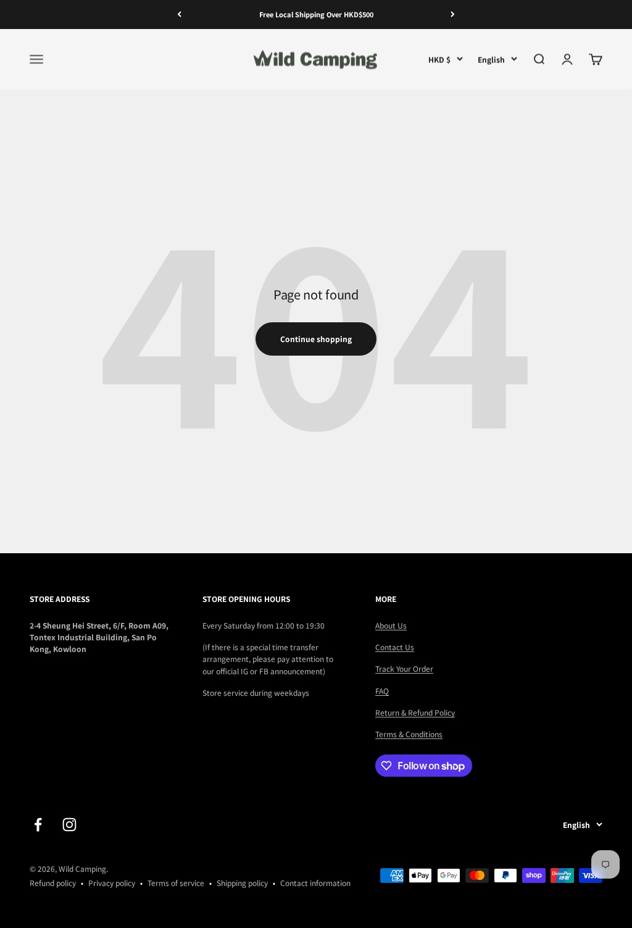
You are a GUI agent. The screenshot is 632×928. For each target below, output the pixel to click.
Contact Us (394, 647)
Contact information (315, 882)
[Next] (453, 14)
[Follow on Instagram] (69, 824)
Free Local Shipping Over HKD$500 (316, 14)
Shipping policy (242, 882)
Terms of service (176, 882)
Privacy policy (111, 882)
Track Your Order (404, 668)
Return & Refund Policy (415, 712)
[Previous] (179, 14)
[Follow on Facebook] (38, 824)
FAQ (382, 690)
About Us (391, 625)
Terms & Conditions (409, 734)
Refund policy (53, 882)
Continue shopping (316, 338)
